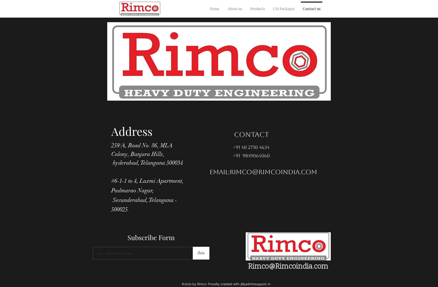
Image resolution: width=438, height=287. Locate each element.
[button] (257, 6)
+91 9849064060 (251, 155)
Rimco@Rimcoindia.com (288, 266)
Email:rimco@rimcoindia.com (263, 172)
